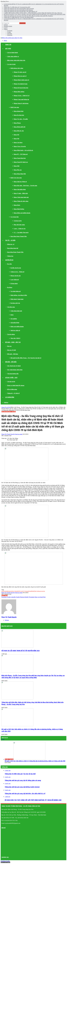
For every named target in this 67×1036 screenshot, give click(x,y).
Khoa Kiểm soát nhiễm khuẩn (22, 213)
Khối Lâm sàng (14, 107)
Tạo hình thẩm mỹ (15, 291)
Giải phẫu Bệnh (14, 322)
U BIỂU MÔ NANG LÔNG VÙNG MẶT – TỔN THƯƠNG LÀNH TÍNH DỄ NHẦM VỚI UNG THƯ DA (33, 13)
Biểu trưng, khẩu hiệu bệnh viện (16, 60)
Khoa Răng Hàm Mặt (20, 173)
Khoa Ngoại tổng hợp (20, 158)
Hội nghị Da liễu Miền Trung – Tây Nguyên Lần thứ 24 (25, 358)
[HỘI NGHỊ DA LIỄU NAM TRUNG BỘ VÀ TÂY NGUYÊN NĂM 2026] (17, 647)
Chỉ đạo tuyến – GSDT (11, 377)
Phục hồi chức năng (19, 224)
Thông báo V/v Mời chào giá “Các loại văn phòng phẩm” (19, 17)
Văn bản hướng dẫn (12, 373)
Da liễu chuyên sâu (15, 268)
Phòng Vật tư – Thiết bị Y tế (21, 95)
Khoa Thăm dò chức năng (21, 201)
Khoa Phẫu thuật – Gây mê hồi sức (23, 150)
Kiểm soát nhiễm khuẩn (17, 326)
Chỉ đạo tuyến (18, 220)
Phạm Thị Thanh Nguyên (8, 434)
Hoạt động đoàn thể (12, 248)
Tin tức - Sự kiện (11, 411)
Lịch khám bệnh (9, 397)
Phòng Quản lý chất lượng (21, 103)
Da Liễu (9, 264)
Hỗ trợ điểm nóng (12, 389)
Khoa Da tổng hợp (19, 115)
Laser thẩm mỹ (14, 279)
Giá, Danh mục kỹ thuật (14, 365)
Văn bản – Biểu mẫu (11, 362)
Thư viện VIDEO (15, 338)
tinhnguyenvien (41, 591)
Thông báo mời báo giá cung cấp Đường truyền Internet (18, 10)
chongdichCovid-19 (19, 591)
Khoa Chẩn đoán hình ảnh (21, 197)
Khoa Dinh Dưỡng (19, 209)
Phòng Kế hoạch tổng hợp (21, 87)
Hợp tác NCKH (11, 350)
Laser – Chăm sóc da (19, 228)
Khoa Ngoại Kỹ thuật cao (21, 162)
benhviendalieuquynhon (7, 591)
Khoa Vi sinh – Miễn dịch (21, 193)
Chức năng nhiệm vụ (13, 56)
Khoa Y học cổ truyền (20, 146)
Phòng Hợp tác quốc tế (20, 76)
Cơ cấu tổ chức (11, 64)
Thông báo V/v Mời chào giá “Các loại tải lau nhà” (17, 7)
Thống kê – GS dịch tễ (13, 393)
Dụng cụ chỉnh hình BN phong (15, 385)
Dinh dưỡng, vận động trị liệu (18, 295)
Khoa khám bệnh (18, 111)
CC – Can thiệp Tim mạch (21, 232)
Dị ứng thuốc (14, 283)
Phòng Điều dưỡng (19, 91)
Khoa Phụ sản (18, 170)
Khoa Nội (16, 134)
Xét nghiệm (13, 318)
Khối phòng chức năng (16, 68)
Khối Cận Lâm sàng (16, 177)
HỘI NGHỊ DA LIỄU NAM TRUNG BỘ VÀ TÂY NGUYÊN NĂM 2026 (20, 651)
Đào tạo (9, 346)
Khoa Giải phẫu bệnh (20, 189)
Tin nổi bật (8, 407)
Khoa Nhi (16, 138)
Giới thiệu (8, 48)
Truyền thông (11, 334)
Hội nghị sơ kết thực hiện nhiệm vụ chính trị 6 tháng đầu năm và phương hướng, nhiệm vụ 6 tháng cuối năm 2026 (35, 761)
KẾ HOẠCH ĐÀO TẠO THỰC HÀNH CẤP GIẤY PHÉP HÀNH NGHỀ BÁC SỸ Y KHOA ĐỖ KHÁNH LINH (34, 14)
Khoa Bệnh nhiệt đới (19, 127)
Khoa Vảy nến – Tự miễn (21, 119)
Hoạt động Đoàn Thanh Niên (18, 236)
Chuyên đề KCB (9, 260)
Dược (12, 314)
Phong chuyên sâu (15, 275)
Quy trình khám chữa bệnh (14, 369)
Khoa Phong (17, 123)
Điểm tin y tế (10, 244)
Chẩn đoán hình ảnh (16, 311)
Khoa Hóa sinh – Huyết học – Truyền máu (25, 185)
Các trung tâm (14, 217)
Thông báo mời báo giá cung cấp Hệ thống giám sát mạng (19, 8)
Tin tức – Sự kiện (10, 240)
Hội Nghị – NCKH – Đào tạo (13, 342)
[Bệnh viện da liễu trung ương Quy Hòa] (11, 37)
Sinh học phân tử (15, 330)
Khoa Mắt (16, 166)
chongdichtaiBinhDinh (31, 591)
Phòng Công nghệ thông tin (21, 99)
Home (3, 407)
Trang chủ (8, 44)
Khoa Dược (17, 205)
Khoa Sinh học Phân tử (20, 181)
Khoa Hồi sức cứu (19, 130)
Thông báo (10, 256)
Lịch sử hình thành (12, 52)
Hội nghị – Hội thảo (12, 354)
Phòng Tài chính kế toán (20, 84)
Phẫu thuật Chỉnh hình (16, 299)
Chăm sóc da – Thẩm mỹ (17, 271)
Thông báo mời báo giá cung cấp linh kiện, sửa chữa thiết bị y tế (20, 11)
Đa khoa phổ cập (15, 303)
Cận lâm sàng (11, 307)
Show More (4, 595)
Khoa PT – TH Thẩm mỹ (21, 154)
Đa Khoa (9, 287)
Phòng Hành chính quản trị (21, 80)
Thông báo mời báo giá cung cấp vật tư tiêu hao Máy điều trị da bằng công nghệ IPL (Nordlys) (28, 16)
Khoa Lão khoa (18, 142)
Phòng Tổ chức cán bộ (20, 72)
